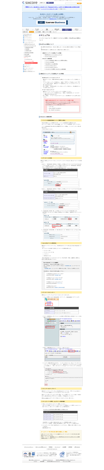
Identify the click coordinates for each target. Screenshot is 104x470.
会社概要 (64, 447)
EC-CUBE (27, 54)
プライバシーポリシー (28, 447)
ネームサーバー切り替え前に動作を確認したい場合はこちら (55, 409)
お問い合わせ (25, 32)
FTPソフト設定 (45, 398)
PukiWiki (27, 49)
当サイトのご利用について (41, 447)
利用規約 (50, 447)
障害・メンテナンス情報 (47, 32)
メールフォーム (29, 59)
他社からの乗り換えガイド (29, 71)
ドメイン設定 (57, 124)
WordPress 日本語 (29, 47)
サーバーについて (27, 39)
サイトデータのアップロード (52, 67)
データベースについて (28, 68)
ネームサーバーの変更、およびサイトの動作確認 (56, 69)
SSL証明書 (42, 461)
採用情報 (70, 447)
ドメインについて (27, 37)
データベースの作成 (50, 62)
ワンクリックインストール (30, 45)
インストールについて (28, 42)
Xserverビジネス (52, 18)
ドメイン (35, 461)
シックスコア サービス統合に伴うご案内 (49, 9)
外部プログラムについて (30, 44)
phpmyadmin (69, 297)
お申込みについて (27, 35)
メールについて (27, 64)
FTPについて (26, 66)
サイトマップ (57, 447)
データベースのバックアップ (51, 56)
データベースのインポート (51, 65)
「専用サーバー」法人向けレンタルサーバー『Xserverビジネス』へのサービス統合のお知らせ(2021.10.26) (52, 7)
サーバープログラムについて (30, 40)
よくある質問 (38, 32)
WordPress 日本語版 (29, 52)
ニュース (55, 32)
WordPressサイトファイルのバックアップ (53, 54)
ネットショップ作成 (66, 461)
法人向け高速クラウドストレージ (53, 461)
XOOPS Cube (28, 50)
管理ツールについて (28, 69)
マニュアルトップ (27, 34)
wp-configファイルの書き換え (52, 63)
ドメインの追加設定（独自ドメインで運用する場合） (57, 60)
